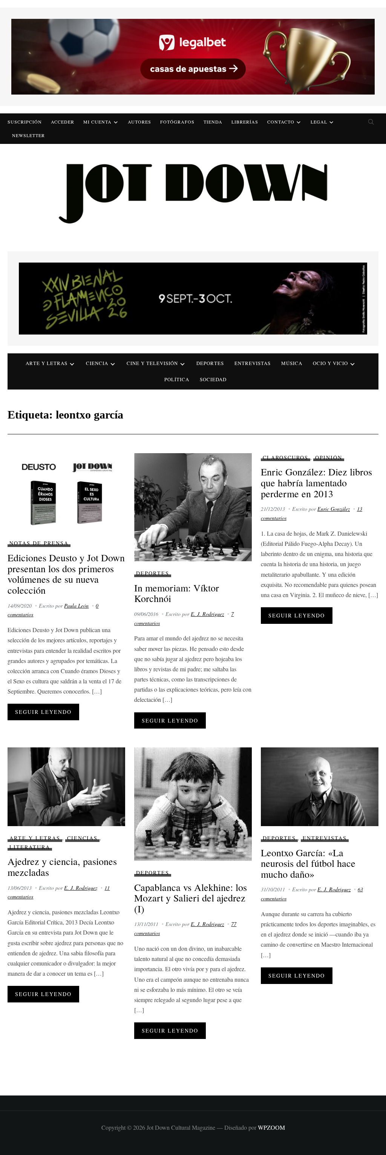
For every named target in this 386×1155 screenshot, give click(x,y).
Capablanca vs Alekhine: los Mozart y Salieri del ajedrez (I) (190, 898)
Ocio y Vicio (330, 363)
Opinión (328, 457)
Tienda (213, 122)
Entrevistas (252, 363)
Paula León (76, 605)
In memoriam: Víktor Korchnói (176, 593)
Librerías (244, 122)
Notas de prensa (39, 543)
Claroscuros (285, 457)
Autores (139, 122)
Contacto (280, 122)
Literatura (29, 847)
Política (176, 379)
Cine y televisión (152, 363)
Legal (319, 122)
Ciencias (82, 838)
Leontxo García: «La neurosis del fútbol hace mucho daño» (308, 863)
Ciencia (97, 363)
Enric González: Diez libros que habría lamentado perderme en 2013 (316, 482)
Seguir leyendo (43, 711)
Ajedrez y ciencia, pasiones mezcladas (62, 866)
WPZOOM (271, 1127)
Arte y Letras (34, 838)
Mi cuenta (97, 122)
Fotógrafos (177, 122)
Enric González (333, 508)
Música (291, 363)
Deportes (210, 363)
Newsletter (28, 135)
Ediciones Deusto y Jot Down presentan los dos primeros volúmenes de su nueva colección (66, 573)
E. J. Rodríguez (207, 613)
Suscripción (25, 122)
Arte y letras (46, 363)
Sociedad (213, 379)
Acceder (62, 122)
